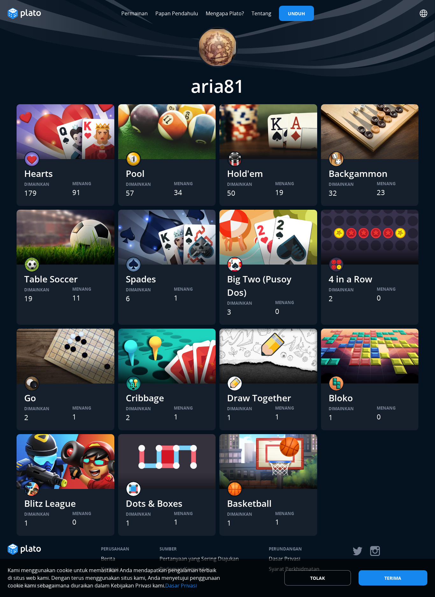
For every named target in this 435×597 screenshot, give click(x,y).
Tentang (261, 13)
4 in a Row (350, 279)
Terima (392, 578)
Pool (135, 173)
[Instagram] (375, 551)
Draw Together (259, 398)
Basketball (249, 503)
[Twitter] (357, 551)
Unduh (296, 14)
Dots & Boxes (154, 503)
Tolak (317, 578)
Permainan (134, 13)
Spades (141, 279)
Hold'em (245, 173)
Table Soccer (51, 279)
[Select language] (423, 13)
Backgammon (358, 173)
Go (30, 398)
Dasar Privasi (181, 585)
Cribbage (145, 398)
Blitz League (50, 503)
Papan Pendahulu (176, 13)
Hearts (38, 173)
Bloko (341, 398)
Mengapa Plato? (225, 13)
